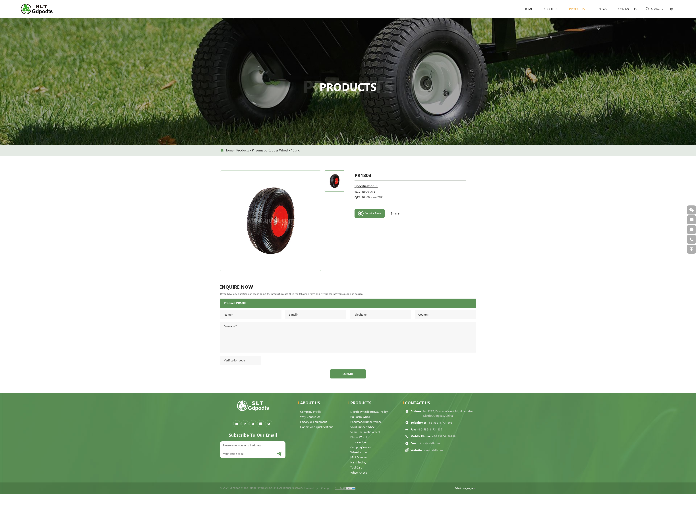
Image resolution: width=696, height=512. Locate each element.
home (528, 9)
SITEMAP (340, 488)
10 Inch (296, 150)
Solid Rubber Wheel (362, 427)
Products (577, 9)
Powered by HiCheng (316, 488)
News (602, 9)
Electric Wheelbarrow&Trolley (369, 411)
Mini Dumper (358, 457)
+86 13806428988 (444, 436)
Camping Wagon (361, 447)
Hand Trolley (358, 462)
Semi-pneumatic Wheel (365, 432)
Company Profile (310, 411)
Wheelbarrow (358, 452)
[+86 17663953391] (691, 229)
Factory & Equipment (313, 422)
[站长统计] (350, 488)
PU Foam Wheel (360, 417)
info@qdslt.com (430, 443)
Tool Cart (356, 467)
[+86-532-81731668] (691, 239)
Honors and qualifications (316, 427)
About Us (551, 9)
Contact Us (627, 9)
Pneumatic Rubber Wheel (270, 150)
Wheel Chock (358, 472)
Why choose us (310, 417)
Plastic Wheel (358, 437)
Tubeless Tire (358, 442)
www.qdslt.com (433, 450)
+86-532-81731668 (439, 422)
